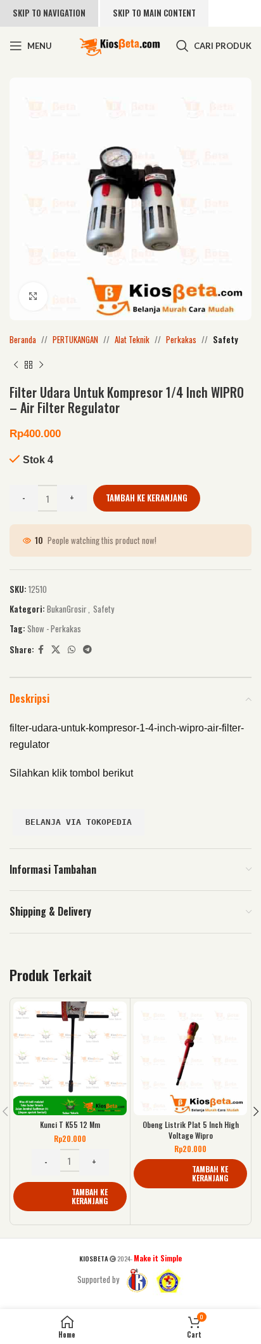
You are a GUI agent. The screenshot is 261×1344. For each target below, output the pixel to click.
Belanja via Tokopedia (78, 822)
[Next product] (41, 365)
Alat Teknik (132, 339)
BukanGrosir (67, 608)
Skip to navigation (49, 12)
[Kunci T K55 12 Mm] (70, 1058)
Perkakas (181, 339)
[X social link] (56, 649)
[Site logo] (119, 44)
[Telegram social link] (87, 649)
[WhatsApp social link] (71, 649)
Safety (225, 339)
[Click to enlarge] (33, 296)
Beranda (23, 339)
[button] (70, 1196)
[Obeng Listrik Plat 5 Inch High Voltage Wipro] (190, 1058)
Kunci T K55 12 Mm (70, 1124)
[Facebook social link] (41, 649)
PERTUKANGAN (75, 339)
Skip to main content (154, 12)
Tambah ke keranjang (147, 497)
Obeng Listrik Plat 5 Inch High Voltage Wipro (191, 1129)
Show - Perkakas (54, 628)
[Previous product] (16, 365)
